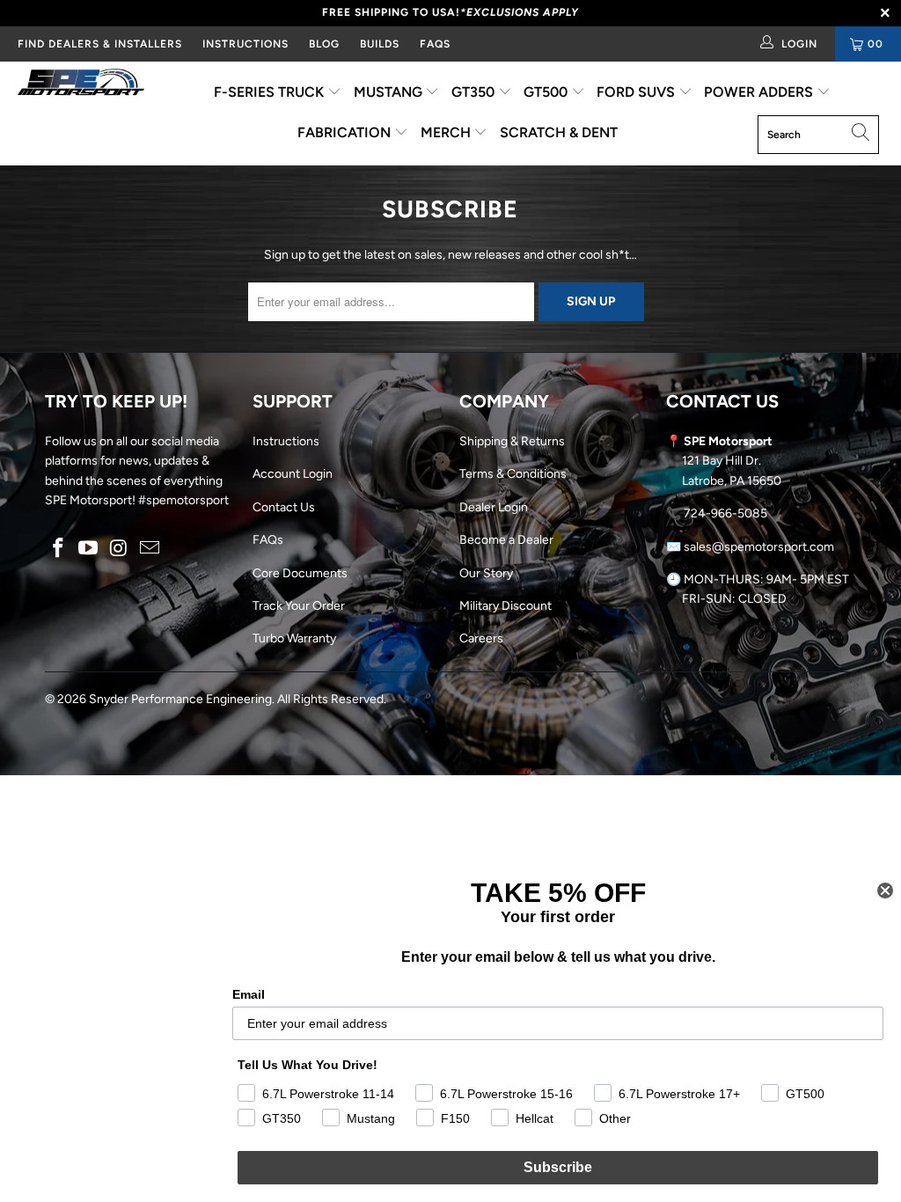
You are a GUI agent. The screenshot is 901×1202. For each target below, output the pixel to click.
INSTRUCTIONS (245, 44)
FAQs (435, 44)
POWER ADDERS (760, 92)
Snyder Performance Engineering (180, 699)
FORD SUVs (637, 92)
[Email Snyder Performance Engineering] (149, 549)
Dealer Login (493, 507)
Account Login (293, 473)
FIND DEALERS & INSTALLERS (100, 44)
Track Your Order (299, 605)
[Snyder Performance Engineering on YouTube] (89, 549)
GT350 (474, 92)
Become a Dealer (506, 539)
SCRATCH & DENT (559, 132)
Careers (481, 638)
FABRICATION (345, 132)
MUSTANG (390, 92)
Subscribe (558, 1167)
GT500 (547, 92)
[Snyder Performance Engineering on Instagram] (119, 549)
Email (248, 994)
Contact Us (284, 507)
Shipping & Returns (512, 441)
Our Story (486, 573)
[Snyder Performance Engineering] (81, 85)
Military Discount (505, 605)
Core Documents (300, 573)
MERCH (447, 132)
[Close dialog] (885, 890)
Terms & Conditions (513, 473)
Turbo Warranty (294, 638)
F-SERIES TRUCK (270, 92)
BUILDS (379, 44)
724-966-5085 (725, 513)
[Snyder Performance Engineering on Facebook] (58, 549)
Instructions (286, 441)
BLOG (324, 44)
